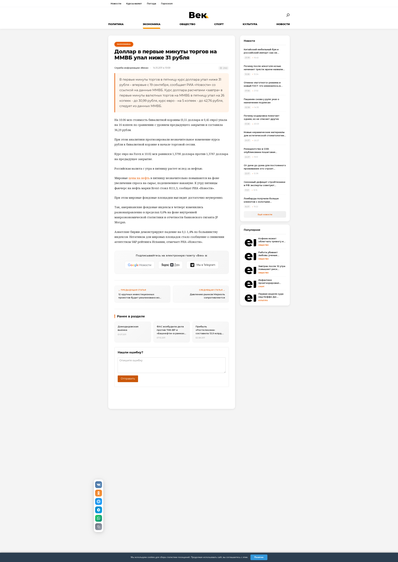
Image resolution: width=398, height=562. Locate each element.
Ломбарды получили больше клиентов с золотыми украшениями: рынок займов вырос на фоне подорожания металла (261, 200)
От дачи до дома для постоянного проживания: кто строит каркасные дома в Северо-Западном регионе (265, 167)
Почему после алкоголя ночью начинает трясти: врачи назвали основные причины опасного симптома (263, 68)
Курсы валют (134, 3)
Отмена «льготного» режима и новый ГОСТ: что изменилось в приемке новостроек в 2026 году (264, 84)
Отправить (128, 378)
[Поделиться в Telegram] (98, 509)
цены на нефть (139, 178)
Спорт (219, 24)
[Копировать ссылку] (98, 526)
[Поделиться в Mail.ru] (98, 501)
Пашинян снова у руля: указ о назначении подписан (261, 101)
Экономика (151, 24)
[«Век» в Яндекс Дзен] (170, 265)
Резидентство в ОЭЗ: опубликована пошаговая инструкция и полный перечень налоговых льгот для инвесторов (264, 151)
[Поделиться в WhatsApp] (98, 518)
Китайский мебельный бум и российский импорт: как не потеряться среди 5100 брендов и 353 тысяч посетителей (265, 51)
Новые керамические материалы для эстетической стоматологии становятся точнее (264, 134)
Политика (116, 24)
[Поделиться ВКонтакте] (98, 484)
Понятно (259, 557)
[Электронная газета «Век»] (199, 15)
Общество (187, 24)
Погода (151, 3)
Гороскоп (167, 3)
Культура (250, 24)
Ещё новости (265, 214)
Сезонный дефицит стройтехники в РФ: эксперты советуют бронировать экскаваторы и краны (264, 184)
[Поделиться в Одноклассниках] (98, 493)
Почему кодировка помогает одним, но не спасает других (261, 117)
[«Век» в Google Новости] (140, 265)
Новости (116, 3)
